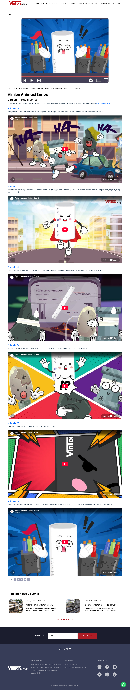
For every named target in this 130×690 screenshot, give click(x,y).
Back (11, 14)
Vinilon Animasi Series (103, 103)
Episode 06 (13, 501)
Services (73, 3)
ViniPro (97, 3)
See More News (64, 619)
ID (116, 3)
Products (62, 3)
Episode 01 (13, 108)
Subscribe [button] (87, 636)
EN (119, 3)
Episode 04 (13, 345)
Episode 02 (13, 186)
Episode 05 (13, 423)
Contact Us (105, 3)
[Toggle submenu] (43, 3)
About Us (39, 3)
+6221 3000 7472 (72, 664)
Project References (86, 3)
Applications (50, 3)
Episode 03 (13, 267)
